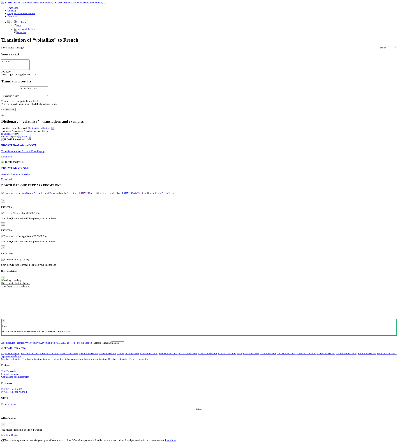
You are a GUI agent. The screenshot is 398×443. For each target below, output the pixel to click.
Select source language (12, 47)
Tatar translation (268, 353)
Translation (12, 8)
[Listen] (45, 128)
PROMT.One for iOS (12, 389)
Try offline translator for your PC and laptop (22, 151)
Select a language (102, 342)
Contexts (11, 10)
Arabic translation (148, 353)
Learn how (170, 440)
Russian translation (30, 353)
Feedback (21, 22)
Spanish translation (88, 353)
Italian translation (107, 353)
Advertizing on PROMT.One (54, 342)
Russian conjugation (118, 359)
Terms (20, 342)
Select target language (12, 74)
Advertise (21, 32)
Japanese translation (11, 356)
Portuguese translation (248, 353)
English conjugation (32, 359)
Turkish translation (286, 353)
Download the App (25, 29)
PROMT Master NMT (15, 168)
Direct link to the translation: (15, 283)
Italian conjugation (74, 359)
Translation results (10, 96)
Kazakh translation (187, 353)
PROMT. (78, 2)
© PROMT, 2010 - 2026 (13, 348)
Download (6, 156)
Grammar (12, 16)
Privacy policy (31, 342)
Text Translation (9, 371)
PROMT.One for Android (14, 392)
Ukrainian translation (346, 353)
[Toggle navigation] (105, 3)
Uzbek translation (326, 353)
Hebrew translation (168, 353)
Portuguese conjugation (95, 359)
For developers (8, 404)
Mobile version (84, 342)
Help (18, 25)
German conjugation (53, 359)
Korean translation (227, 353)
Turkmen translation (306, 353)
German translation (49, 353)
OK (3, 440)
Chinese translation (207, 353)
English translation (10, 353)
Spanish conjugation (11, 359)
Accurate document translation (16, 174)
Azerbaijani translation (128, 353)
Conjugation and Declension (15, 376)
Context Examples (10, 374)
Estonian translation (386, 353)
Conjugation (21, 13)
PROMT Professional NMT (18, 145)
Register (15, 435)
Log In (4, 435)
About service (8, 342)
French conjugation (138, 359)
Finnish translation (367, 353)
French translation (69, 353)
